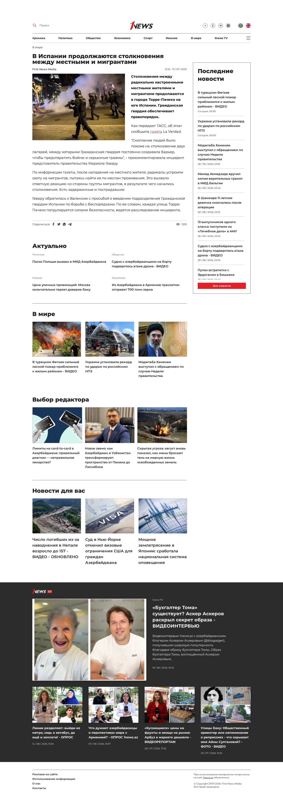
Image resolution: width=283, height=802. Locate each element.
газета (156, 131)
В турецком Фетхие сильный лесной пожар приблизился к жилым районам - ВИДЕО (55, 366)
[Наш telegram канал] (220, 25)
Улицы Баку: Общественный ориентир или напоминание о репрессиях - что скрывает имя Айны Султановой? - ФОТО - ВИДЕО (225, 737)
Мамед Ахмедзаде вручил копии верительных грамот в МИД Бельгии (220, 178)
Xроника (38, 38)
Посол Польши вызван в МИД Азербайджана (69, 261)
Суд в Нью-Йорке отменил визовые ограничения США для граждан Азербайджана (108, 551)
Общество (93, 38)
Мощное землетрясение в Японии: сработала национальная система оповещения (162, 551)
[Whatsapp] (64, 224)
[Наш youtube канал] (205, 25)
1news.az (208, 777)
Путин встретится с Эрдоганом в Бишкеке (216, 272)
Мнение (172, 38)
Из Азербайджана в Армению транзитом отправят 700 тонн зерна (145, 287)
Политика (65, 38)
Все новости (222, 286)
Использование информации (53, 779)
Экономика (122, 38)
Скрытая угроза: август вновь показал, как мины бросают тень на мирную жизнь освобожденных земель (161, 455)
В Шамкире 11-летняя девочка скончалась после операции (219, 202)
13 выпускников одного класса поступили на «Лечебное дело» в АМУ (217, 226)
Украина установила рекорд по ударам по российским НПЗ (108, 366)
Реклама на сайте (45, 774)
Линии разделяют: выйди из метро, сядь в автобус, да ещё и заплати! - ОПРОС (56, 732)
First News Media (44, 69)
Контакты (39, 788)
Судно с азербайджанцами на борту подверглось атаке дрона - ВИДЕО (142, 264)
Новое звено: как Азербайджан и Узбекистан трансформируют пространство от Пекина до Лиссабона (108, 458)
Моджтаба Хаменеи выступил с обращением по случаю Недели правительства (161, 369)
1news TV (221, 38)
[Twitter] (59, 224)
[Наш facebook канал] (213, 25)
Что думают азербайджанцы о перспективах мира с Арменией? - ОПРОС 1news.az (113, 732)
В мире (196, 38)
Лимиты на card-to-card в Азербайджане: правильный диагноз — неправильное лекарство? (56, 455)
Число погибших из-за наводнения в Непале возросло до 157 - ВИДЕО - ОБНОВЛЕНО (55, 548)
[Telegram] (70, 224)
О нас (36, 783)
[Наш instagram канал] (228, 25)
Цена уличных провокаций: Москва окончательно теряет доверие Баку (61, 287)
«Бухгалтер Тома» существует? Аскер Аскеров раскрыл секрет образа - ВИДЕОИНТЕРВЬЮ (188, 617)
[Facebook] (53, 224)
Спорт (148, 38)
